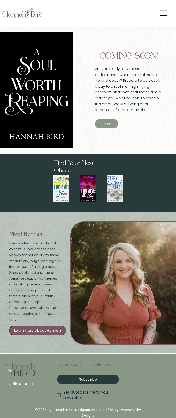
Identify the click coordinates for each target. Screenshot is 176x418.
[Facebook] (15, 383)
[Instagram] (9, 383)
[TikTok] (20, 383)
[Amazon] (26, 383)
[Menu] (163, 13)
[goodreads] (31, 383)
